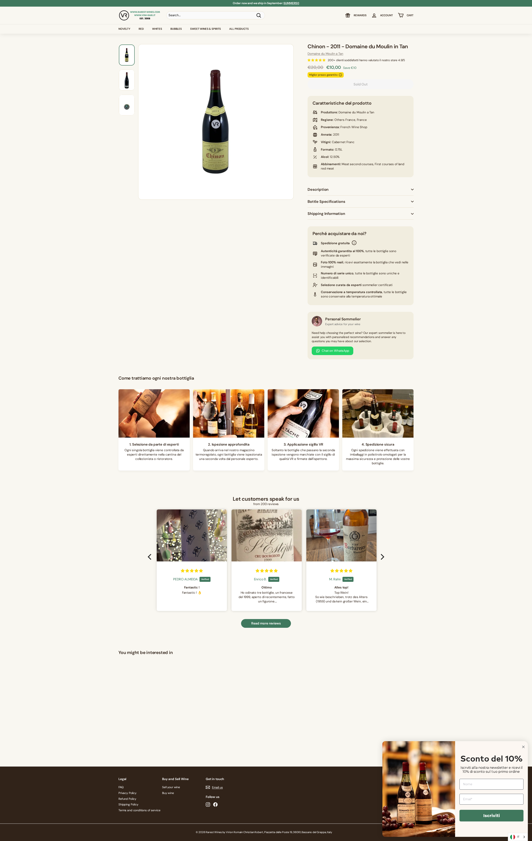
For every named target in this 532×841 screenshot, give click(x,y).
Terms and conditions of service (139, 810)
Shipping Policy (128, 804)
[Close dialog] (523, 746)
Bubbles (176, 29)
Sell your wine (171, 787)
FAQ (121, 787)
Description (318, 189)
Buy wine (168, 793)
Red (141, 29)
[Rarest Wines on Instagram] (208, 804)
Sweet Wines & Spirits (205, 29)
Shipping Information (326, 213)
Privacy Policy (127, 793)
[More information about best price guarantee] (340, 75)
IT (518, 837)
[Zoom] (215, 121)
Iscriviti (491, 816)
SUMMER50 (291, 3)
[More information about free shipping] (354, 243)
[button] (151, 557)
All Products (239, 29)
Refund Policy (127, 799)
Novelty (124, 29)
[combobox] (518, 837)
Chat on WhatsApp (335, 351)
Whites (157, 29)
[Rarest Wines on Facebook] (215, 804)
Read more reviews (266, 623)
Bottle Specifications (326, 201)
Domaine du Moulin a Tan (325, 54)
